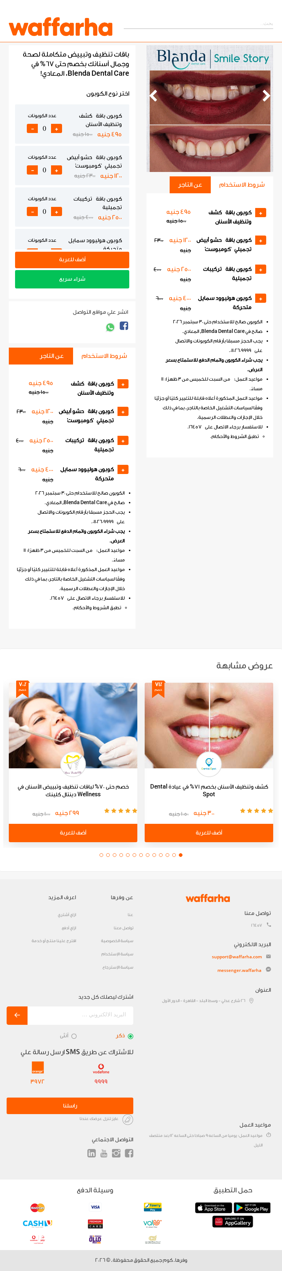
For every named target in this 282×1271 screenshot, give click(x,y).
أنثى (64, 1036)
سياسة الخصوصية (117, 940)
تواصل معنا (123, 928)
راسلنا (70, 1106)
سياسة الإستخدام (117, 954)
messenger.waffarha (239, 970)
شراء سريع (72, 279)
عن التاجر (190, 184)
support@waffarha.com (237, 957)
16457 (256, 925)
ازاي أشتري (67, 914)
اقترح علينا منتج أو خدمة (54, 940)
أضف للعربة (72, 259)
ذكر (120, 1036)
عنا (130, 914)
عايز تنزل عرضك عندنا (99, 1118)
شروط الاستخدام (242, 184)
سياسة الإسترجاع (117, 967)
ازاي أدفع (69, 928)
